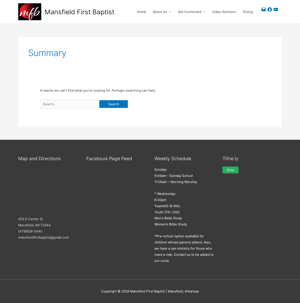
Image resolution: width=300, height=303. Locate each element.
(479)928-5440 (30, 231)
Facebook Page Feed (109, 158)
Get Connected (189, 12)
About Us (160, 12)
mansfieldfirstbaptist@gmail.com (43, 237)
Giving (248, 12)
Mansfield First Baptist (79, 12)
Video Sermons (224, 12)
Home (141, 12)
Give (230, 170)
